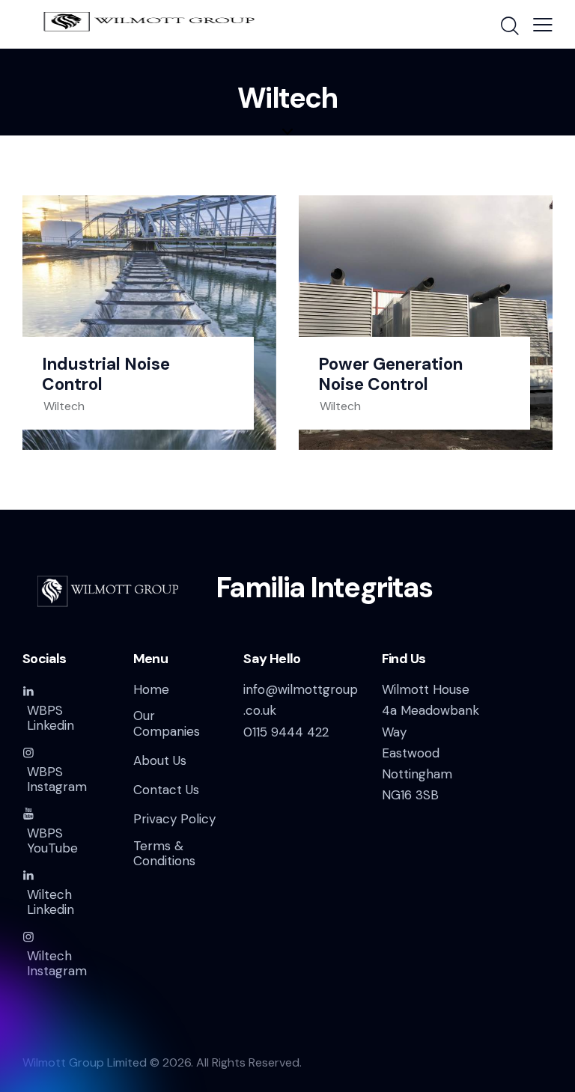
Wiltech (64, 406)
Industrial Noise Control (106, 374)
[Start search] (508, 26)
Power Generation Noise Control (390, 374)
